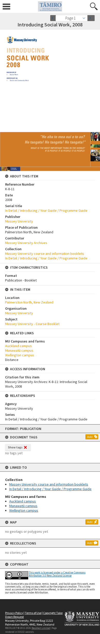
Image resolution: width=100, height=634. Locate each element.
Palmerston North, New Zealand (29, 302)
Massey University (19, 221)
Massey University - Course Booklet (32, 323)
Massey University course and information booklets (48, 484)
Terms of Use (33, 613)
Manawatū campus (23, 506)
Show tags (15, 447)
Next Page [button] (91, 18)
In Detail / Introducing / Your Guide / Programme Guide (50, 489)
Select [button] (85, 18)
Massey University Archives (26, 242)
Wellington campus (23, 510)
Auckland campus (22, 501)
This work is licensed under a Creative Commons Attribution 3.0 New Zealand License (57, 574)
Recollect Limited (41, 628)
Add (90, 437)
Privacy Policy (14, 613)
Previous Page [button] (53, 18)
